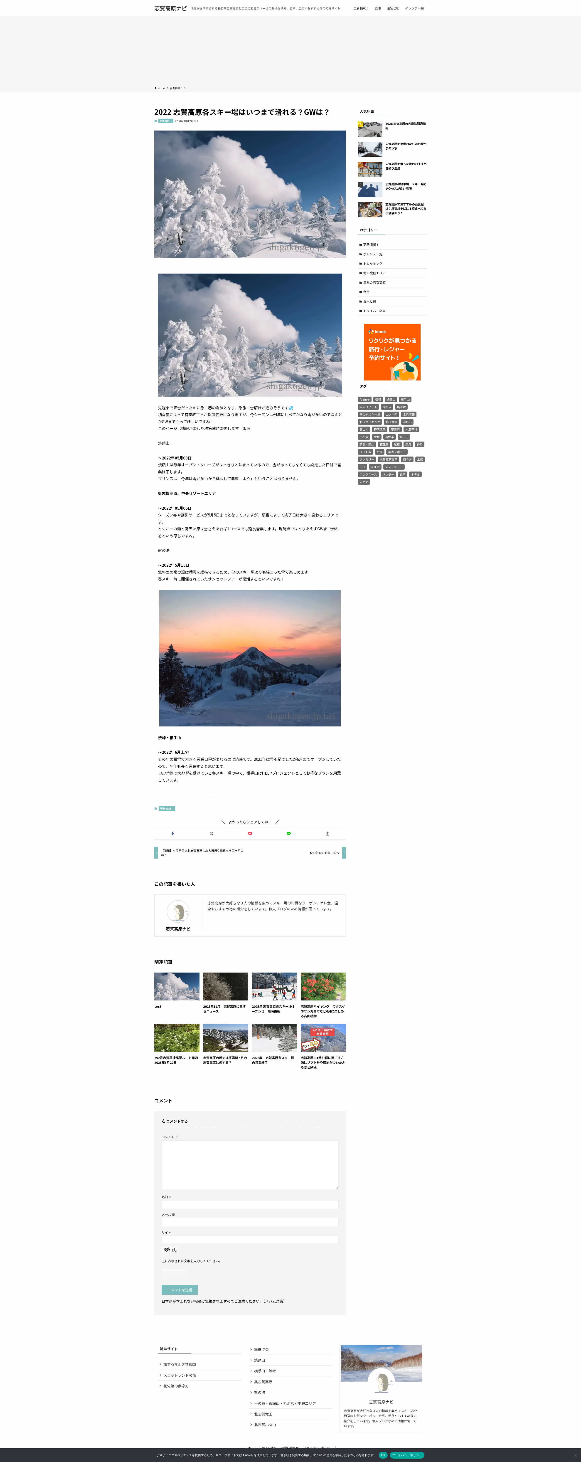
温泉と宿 (369, 301)
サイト (166, 1232)
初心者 (407, 459)
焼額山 (391, 399)
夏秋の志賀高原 (374, 282)
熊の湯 (387, 407)
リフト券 (365, 452)
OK (383, 1455)
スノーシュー (394, 467)
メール (168, 1214)
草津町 (395, 429)
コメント (170, 1136)
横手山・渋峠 (265, 1370)
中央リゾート (368, 407)
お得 (380, 452)
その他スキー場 (369, 414)
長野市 (389, 437)
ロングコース (368, 474)
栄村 (377, 437)
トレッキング (372, 263)
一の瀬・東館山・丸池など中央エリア (285, 1403)
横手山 (405, 399)
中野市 (407, 422)
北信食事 (391, 422)
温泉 (408, 444)
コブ (362, 467)
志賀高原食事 (388, 459)
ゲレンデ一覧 (372, 254)
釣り (420, 444)
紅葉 (397, 444)
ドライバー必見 (374, 311)
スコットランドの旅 (179, 1375)
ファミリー (366, 459)
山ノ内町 (391, 414)
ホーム (252, 1448)
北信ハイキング (369, 422)
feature (364, 399)
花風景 (384, 444)
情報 (378, 399)
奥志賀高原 (263, 1381)
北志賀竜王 (263, 1414)
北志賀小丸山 (265, 1424)
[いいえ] (575, 1455)
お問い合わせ (290, 1448)
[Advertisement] (290, 52)
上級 (420, 459)
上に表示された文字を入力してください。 (192, 1260)
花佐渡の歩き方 (176, 1385)
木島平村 (411, 429)
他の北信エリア (374, 273)
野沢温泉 (380, 429)
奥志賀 (401, 407)
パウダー (388, 474)
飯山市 (403, 437)
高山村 (363, 429)
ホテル (415, 474)
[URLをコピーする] (327, 833)
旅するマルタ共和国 (179, 1364)
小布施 (363, 437)
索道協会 (261, 1349)
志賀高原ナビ (170, 8)
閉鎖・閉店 (366, 444)
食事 (366, 291)
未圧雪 (375, 467)
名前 (167, 1196)
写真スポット (397, 452)
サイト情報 (269, 1448)
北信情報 (409, 414)
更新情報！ (166, 121)
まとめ (363, 482)
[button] (172, 833)
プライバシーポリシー (318, 1448)
